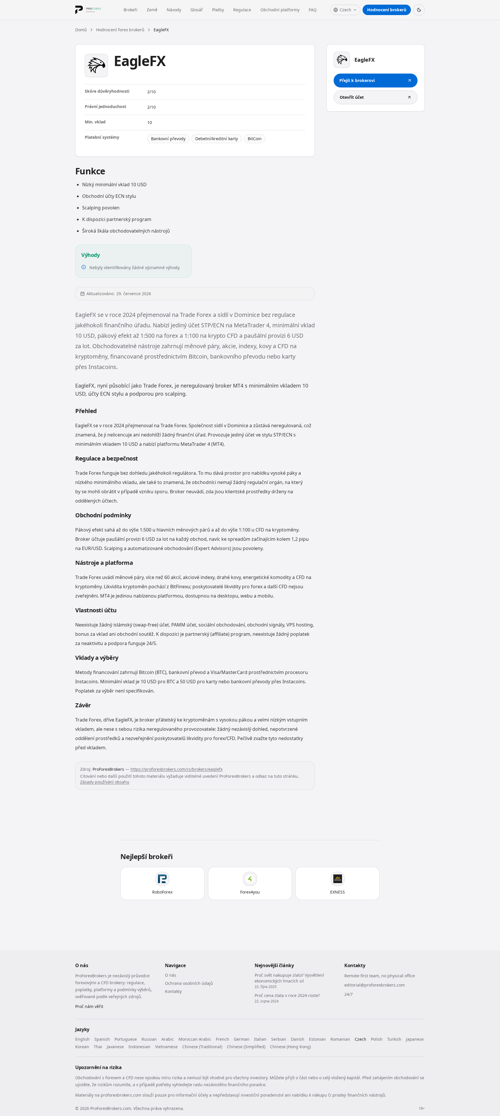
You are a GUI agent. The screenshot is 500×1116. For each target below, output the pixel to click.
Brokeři (130, 9)
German (241, 1039)
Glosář (196, 9)
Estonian (317, 1039)
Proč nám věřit (89, 1006)
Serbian (278, 1039)
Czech (360, 1039)
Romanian (340, 1039)
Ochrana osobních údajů (189, 983)
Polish (377, 1039)
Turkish (394, 1039)
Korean (82, 1046)
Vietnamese (166, 1046)
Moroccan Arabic (195, 1039)
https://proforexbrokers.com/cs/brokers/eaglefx (176, 769)
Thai (98, 1046)
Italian (260, 1039)
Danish (297, 1039)
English (82, 1039)
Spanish (102, 1039)
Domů (81, 29)
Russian (149, 1039)
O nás (170, 975)
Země (152, 9)
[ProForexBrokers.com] (92, 9)
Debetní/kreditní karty (216, 138)
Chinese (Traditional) (202, 1046)
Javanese (115, 1046)
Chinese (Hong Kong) (290, 1046)
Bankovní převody (168, 138)
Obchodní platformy (279, 9)
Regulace (242, 9)
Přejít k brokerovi (357, 80)
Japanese (415, 1039)
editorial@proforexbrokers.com (374, 985)
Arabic (167, 1039)
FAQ (313, 9)
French (222, 1039)
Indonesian (139, 1046)
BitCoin (255, 138)
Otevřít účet (352, 97)
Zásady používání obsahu (104, 782)
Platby (218, 9)
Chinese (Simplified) (246, 1046)
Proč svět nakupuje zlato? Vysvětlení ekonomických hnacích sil (289, 978)
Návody (174, 9)
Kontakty (173, 991)
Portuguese (126, 1039)
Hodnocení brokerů (386, 9)
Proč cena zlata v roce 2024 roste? (287, 995)
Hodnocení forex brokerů (120, 29)
